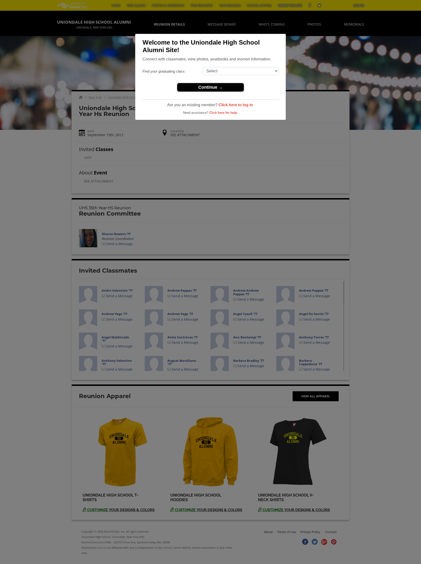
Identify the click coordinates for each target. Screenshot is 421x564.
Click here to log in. (236, 105)
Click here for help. (223, 113)
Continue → (210, 87)
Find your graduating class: (164, 71)
